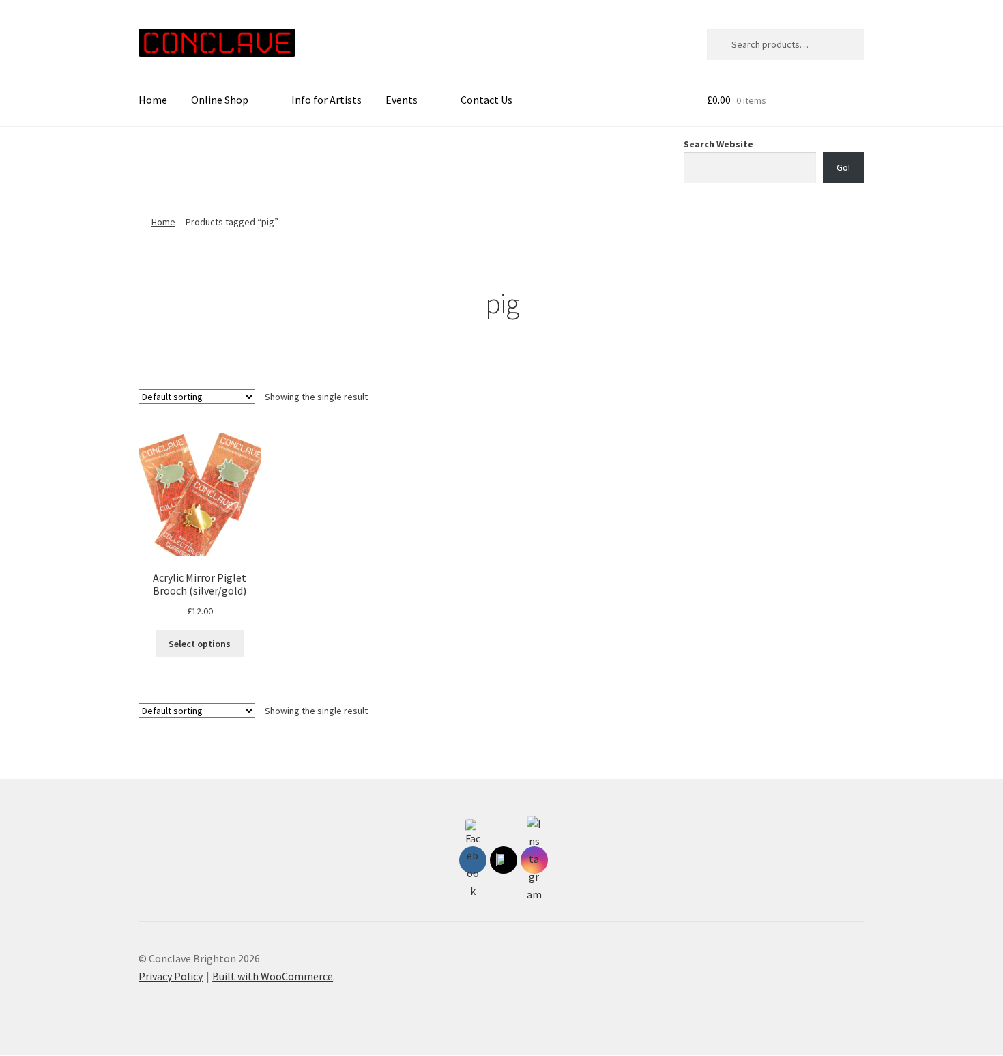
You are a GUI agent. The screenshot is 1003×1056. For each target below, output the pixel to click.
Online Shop (219, 99)
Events (402, 99)
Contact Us (486, 99)
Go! (843, 167)
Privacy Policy (171, 976)
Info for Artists (326, 99)
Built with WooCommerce (272, 976)
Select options (200, 644)
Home (153, 99)
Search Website (718, 144)
